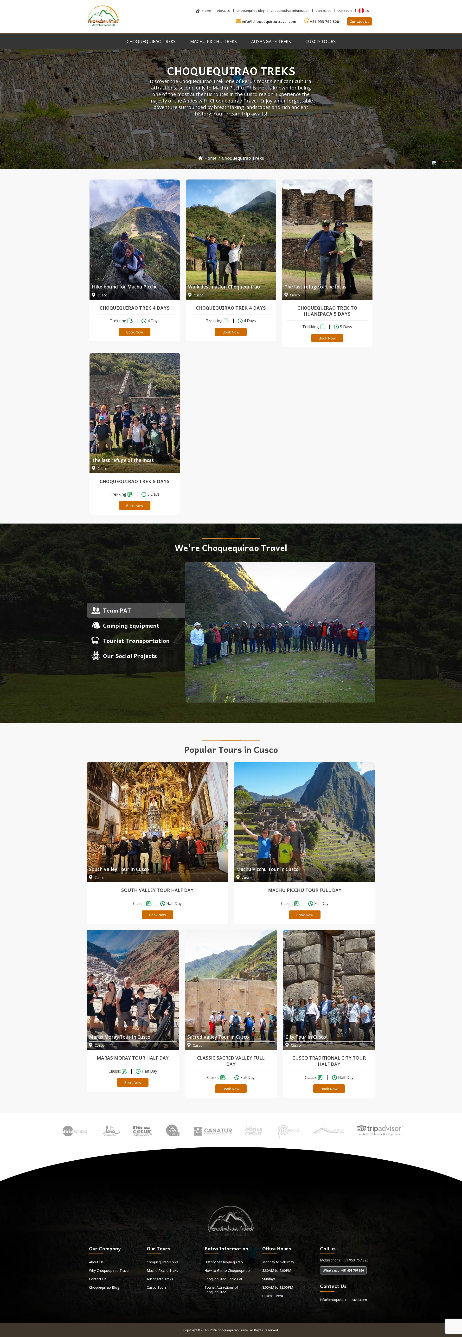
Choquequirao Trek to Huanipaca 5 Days (327, 310)
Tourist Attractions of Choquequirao (221, 1289)
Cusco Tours (320, 41)
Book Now (134, 332)
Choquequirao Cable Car (223, 1279)
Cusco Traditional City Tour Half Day (329, 1061)
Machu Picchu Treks (213, 41)
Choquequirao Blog (251, 10)
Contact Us (323, 10)
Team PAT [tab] (117, 610)
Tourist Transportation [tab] (136, 640)
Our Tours (345, 10)
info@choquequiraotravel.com (268, 21)
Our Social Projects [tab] (130, 655)
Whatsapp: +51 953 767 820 (343, 1270)
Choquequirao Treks (151, 41)
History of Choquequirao (224, 1262)
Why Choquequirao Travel (109, 1270)
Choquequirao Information (290, 10)
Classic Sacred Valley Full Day (231, 1061)
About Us (224, 10)
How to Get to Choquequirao (227, 1270)
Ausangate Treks (271, 41)
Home (206, 10)
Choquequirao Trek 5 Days (135, 481)
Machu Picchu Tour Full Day (304, 890)
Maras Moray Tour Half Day (133, 1058)
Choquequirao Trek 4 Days (135, 307)
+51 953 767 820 (324, 21)
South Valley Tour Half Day (157, 890)
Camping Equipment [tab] (131, 625)
